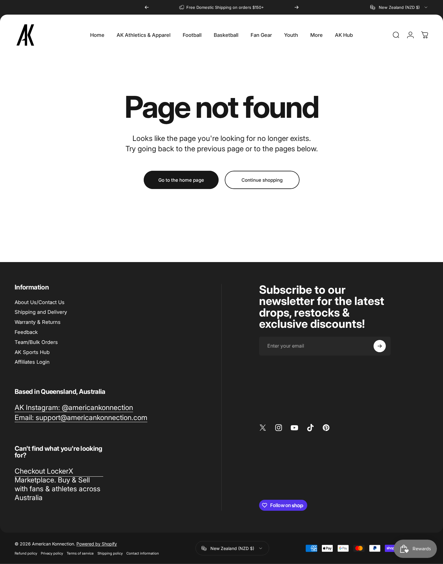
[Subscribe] (380, 346)
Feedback (26, 332)
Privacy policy (52, 553)
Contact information (142, 553)
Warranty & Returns (38, 322)
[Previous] (146, 7)
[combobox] (399, 7)
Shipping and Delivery (41, 312)
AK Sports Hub (32, 352)
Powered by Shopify (96, 543)
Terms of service (80, 553)
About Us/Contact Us (40, 302)
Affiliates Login (32, 362)
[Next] (296, 7)
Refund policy (26, 553)
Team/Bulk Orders (36, 342)
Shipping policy (110, 553)
